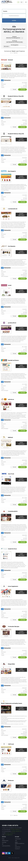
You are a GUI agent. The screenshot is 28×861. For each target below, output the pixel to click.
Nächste (15, 52)
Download (4, 842)
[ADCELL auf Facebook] (6, 853)
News (3, 838)
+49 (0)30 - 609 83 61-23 (16, 831)
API (2, 844)
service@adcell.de (8, 834)
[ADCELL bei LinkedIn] (9, 853)
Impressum (17, 848)
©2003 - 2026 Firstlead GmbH (14, 857)
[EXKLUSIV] (6, 596)
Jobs (16, 840)
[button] (14, 20)
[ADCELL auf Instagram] (3, 853)
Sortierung (14, 40)
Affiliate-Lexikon (5, 840)
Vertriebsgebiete (14, 44)
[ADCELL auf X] (12, 853)
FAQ (16, 845)
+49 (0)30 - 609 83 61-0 (15, 829)
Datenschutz (17, 847)
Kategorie (14, 36)
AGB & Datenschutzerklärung (19, 843)
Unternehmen (18, 838)
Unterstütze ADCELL (6, 845)
